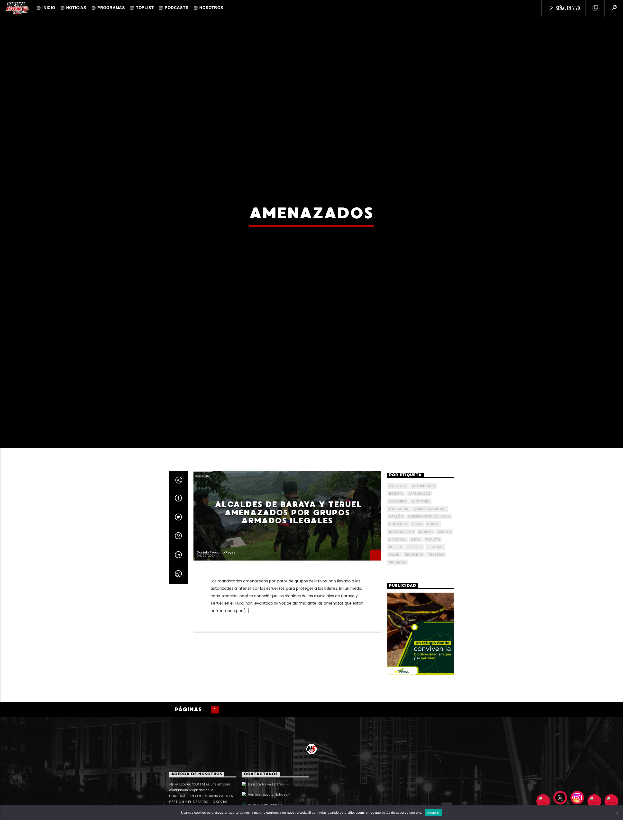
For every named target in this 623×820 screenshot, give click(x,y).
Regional (202, 506)
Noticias (76, 8)
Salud (394, 584)
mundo (444, 562)
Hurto (433, 554)
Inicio (48, 8)
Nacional (397, 569)
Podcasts (176, 8)
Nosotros (211, 8)
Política (414, 577)
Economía (421, 531)
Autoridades (423, 516)
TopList (145, 8)
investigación (401, 562)
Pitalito (432, 569)
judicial (426, 562)
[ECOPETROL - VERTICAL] (420, 664)
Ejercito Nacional (429, 539)
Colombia (398, 531)
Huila (417, 554)
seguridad (414, 584)
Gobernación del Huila (429, 546)
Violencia (397, 592)
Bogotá (396, 523)
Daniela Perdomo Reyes (216, 582)
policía (395, 577)
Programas (111, 8)
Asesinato (398, 516)
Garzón (396, 546)
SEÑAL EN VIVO (567, 8)
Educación (399, 539)
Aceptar (433, 812)
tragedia (436, 584)
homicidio (398, 554)
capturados (419, 523)
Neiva (416, 569)
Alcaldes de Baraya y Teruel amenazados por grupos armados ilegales (288, 542)
